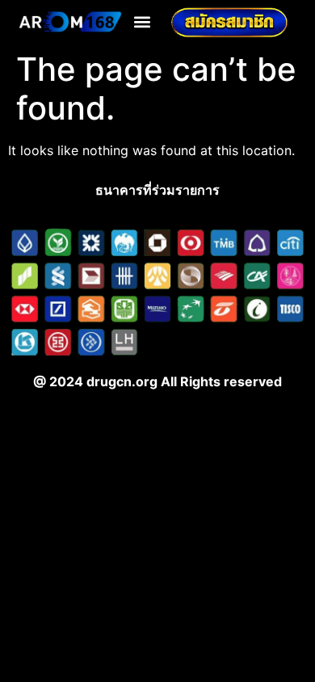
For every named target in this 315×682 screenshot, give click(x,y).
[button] (141, 22)
